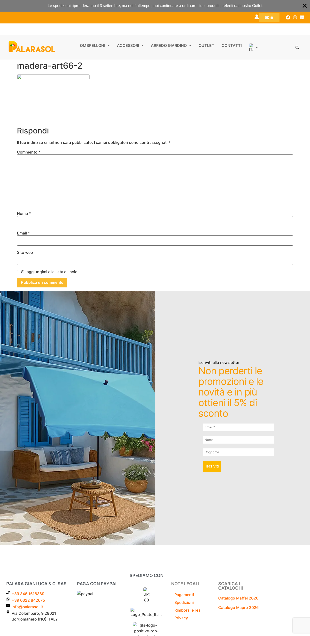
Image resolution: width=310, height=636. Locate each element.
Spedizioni (184, 602)
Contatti (232, 45)
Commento (28, 152)
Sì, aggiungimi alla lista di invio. (49, 272)
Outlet (206, 45)
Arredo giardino (169, 45)
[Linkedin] (301, 17)
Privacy (181, 617)
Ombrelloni (92, 45)
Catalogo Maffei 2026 (238, 598)
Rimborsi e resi (188, 610)
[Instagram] (294, 17)
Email (23, 233)
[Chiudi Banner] (305, 6)
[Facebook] (288, 17)
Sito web (25, 252)
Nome (24, 213)
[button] (94, 45)
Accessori (128, 45)
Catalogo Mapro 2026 (238, 607)
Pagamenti (184, 594)
